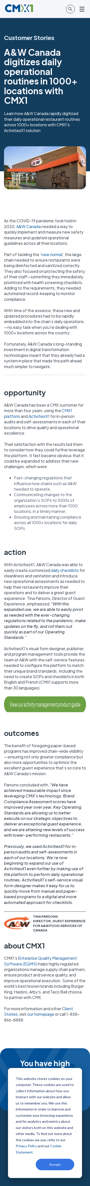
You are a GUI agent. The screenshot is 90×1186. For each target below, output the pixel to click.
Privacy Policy (26, 1146)
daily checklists (65, 570)
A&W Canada (28, 226)
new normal (51, 254)
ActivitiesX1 (39, 416)
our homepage (40, 1014)
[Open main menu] (82, 9)
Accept (55, 1164)
